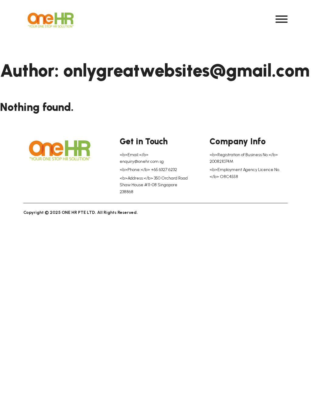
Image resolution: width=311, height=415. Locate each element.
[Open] (281, 19)
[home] (50, 20)
